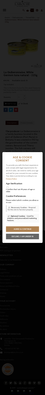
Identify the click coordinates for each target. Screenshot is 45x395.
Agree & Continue (22, 229)
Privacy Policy (11, 179)
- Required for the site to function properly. (22, 208)
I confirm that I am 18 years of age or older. (20, 190)
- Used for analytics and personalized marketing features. (22, 218)
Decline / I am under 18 (22, 236)
